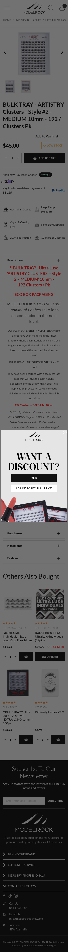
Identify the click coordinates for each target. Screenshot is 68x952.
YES (34, 477)
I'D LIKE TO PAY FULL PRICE (34, 488)
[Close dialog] (64, 432)
